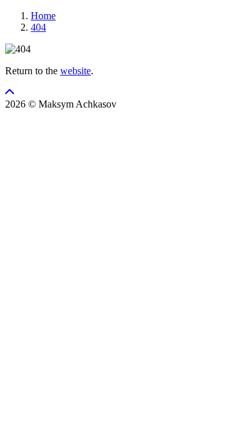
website (75, 70)
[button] (9, 92)
